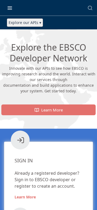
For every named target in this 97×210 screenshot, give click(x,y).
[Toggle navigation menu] (9, 8)
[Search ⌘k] (90, 8)
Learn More (25, 197)
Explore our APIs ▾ (25, 22)
